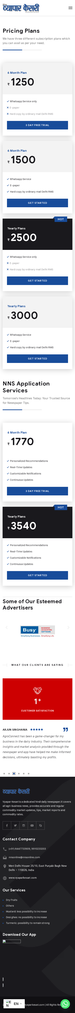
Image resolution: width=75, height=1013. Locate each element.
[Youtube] (32, 825)
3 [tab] (14, 773)
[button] (6, 627)
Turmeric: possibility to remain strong (28, 923)
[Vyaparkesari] (21, 8)
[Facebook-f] (7, 825)
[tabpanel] (37, 744)
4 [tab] (18, 773)
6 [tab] (28, 773)
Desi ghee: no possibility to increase (26, 917)
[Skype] (40, 825)
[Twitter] (15, 825)
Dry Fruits (11, 900)
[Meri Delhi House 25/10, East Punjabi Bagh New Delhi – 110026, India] (5, 866)
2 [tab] (9, 773)
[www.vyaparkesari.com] (5, 878)
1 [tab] (4, 773)
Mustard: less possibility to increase (26, 911)
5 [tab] (23, 773)
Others (10, 905)
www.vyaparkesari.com (23, 877)
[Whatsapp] (65, 1004)
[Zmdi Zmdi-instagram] (24, 825)
